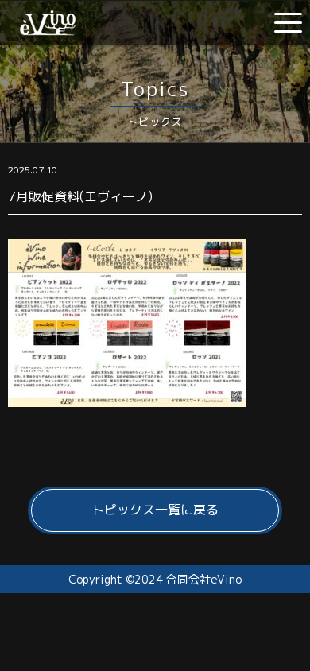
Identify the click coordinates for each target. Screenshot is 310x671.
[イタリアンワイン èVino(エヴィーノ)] (47, 29)
